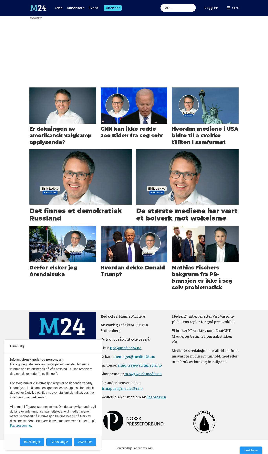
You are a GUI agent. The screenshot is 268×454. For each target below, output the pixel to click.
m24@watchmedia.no (143, 374)
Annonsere (76, 8)
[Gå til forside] (38, 8)
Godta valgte (59, 442)
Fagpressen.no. (21, 425)
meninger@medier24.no (134, 357)
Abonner (113, 8)
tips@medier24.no (125, 348)
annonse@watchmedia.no (140, 365)
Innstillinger (251, 450)
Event (93, 8)
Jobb (58, 8)
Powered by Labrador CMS (134, 448)
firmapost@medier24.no (122, 388)
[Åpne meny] (233, 8)
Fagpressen (156, 397)
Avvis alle (85, 442)
